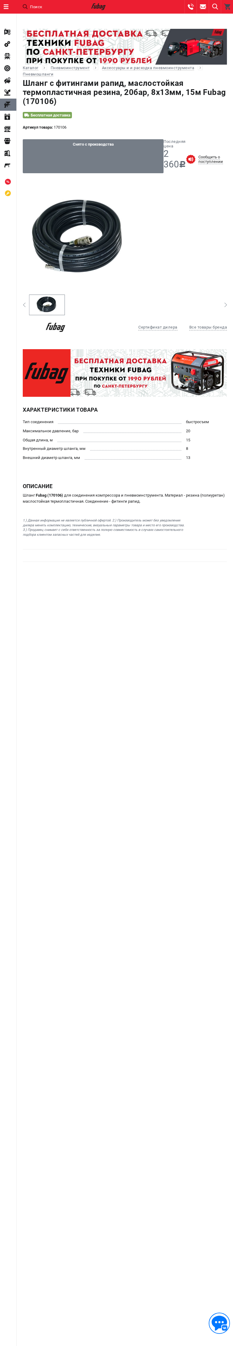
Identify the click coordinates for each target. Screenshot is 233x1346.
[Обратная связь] (219, 1323)
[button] (24, 304)
